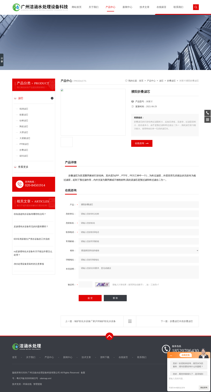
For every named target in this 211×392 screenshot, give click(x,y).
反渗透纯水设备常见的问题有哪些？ (31, 226)
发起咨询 (203, 388)
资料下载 (104, 357)
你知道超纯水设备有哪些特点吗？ (30, 214)
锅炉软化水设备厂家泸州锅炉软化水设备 (95, 321)
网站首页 (77, 7)
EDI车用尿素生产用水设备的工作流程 (32, 239)
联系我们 (178, 7)
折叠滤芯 (24, 150)
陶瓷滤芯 (24, 126)
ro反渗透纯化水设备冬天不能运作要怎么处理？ (33, 253)
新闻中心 (127, 7)
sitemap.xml (45, 378)
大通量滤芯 (25, 138)
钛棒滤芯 (24, 120)
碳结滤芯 (24, 156)
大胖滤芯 (24, 132)
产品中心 (110, 7)
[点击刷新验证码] (102, 284)
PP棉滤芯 (24, 144)
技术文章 (144, 7)
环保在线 (27, 384)
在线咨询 (139, 143)
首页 (141, 80)
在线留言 (161, 7)
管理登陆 (37, 384)
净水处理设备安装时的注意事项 (29, 264)
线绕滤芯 (24, 109)
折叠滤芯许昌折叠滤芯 (181, 321)
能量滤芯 (24, 114)
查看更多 (23, 166)
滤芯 (20, 98)
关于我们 (93, 7)
